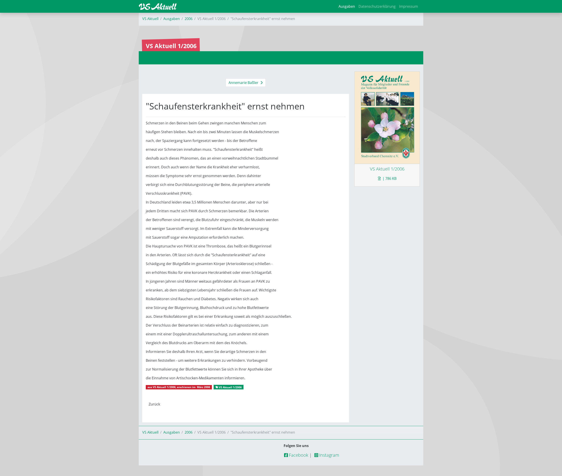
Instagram (328, 455)
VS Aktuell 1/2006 (164, 387)
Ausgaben (347, 6)
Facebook (298, 455)
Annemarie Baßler (244, 82)
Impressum (408, 6)
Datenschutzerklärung (377, 6)
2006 (189, 18)
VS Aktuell (150, 18)
